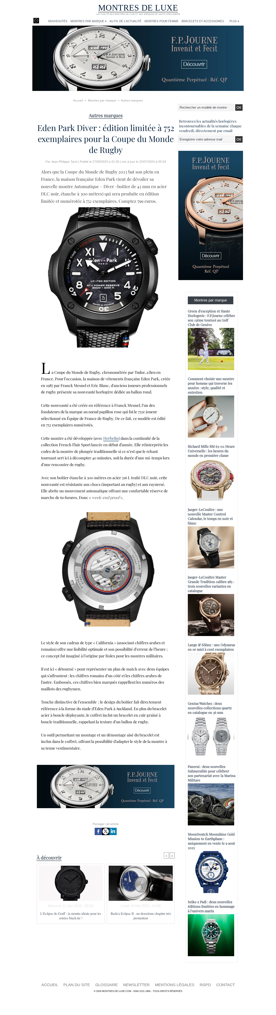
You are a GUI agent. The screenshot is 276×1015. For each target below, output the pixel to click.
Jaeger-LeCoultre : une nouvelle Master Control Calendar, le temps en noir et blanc (210, 516)
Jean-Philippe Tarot (64, 161)
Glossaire (107, 985)
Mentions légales (175, 985)
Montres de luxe (138, 7)
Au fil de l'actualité (125, 21)
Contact (225, 985)
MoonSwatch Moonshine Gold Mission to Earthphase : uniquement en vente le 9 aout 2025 (211, 841)
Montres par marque (102, 100)
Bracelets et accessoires (203, 21)
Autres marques (132, 100)
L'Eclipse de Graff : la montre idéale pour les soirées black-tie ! (70, 915)
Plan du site (77, 985)
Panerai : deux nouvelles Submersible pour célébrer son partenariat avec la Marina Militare (211, 773)
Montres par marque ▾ (89, 21)
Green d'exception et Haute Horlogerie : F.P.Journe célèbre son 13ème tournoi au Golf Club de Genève (211, 318)
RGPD (206, 985)
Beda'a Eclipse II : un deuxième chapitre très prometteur (141, 915)
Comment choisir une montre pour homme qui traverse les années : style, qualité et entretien (211, 385)
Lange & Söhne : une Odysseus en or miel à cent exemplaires (211, 647)
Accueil (78, 100)
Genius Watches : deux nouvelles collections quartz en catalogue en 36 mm (210, 708)
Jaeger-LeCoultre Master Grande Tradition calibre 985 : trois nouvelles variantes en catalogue (211, 584)
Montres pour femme (161, 21)
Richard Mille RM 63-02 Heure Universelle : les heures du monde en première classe (211, 451)
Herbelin (111, 438)
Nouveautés (57, 21)
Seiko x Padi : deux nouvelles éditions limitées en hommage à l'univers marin (211, 906)
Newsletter (137, 985)
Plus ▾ (234, 21)
